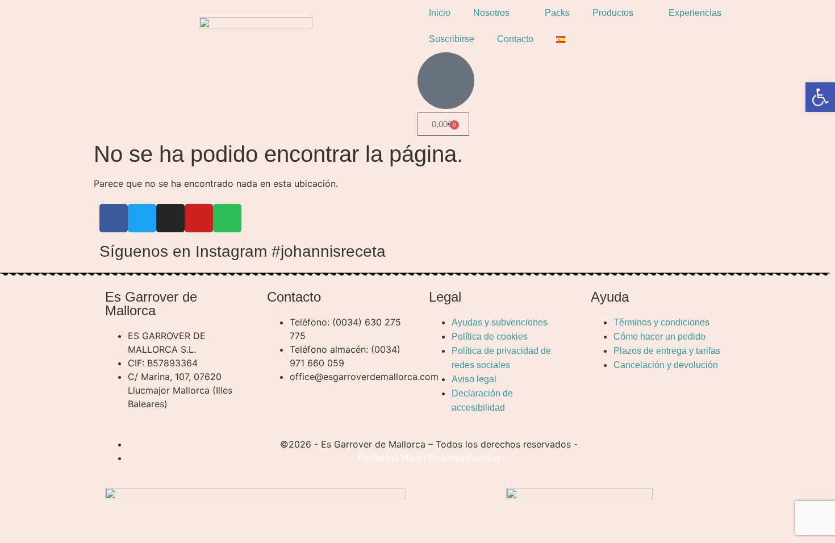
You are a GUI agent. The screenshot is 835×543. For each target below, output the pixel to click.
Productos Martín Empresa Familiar (429, 458)
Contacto (515, 39)
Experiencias (695, 13)
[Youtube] (199, 218)
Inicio (439, 13)
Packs (557, 13)
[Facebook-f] (113, 218)
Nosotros (491, 13)
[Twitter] (142, 218)
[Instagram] (170, 218)
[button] (820, 97)
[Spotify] (227, 218)
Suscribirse (451, 39)
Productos (612, 13)
